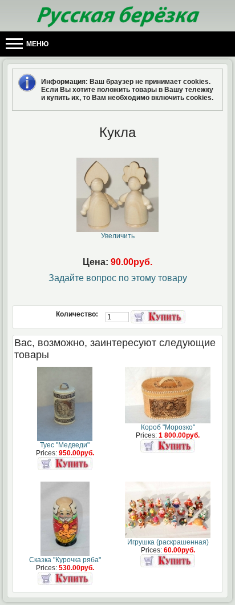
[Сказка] (65, 554)
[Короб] (167, 421)
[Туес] (64, 439)
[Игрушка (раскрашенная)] (167, 536)
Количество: (78, 314)
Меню (36, 44)
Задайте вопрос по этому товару (117, 278)
